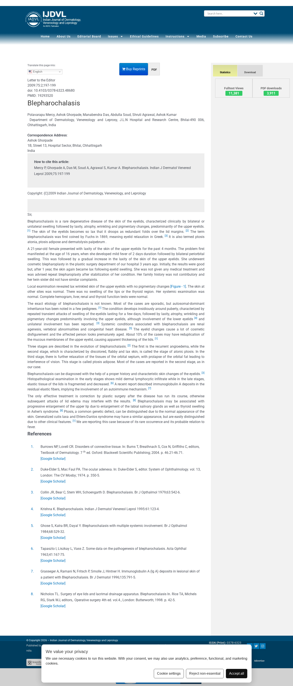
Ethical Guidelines (144, 36)
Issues (113, 36)
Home (45, 36)
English (37, 71)
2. (32, 469)
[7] (149, 388)
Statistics (225, 72)
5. (32, 526)
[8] (134, 400)
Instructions (175, 36)
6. (32, 549)
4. (32, 509)
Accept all (236, 673)
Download (250, 72)
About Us (64, 36)
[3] (166, 235)
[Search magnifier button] (261, 13)
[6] (112, 383)
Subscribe (221, 36)
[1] (28, 230)
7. (32, 571)
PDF (154, 69)
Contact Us (244, 36)
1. (32, 447)
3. (32, 492)
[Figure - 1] (178, 286)
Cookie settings (169, 673)
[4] (195, 318)
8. (32, 594)
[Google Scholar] (53, 459)
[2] (187, 230)
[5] (130, 328)
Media (201, 36)
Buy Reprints (135, 69)
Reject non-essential (205, 673)
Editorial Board (89, 36)
